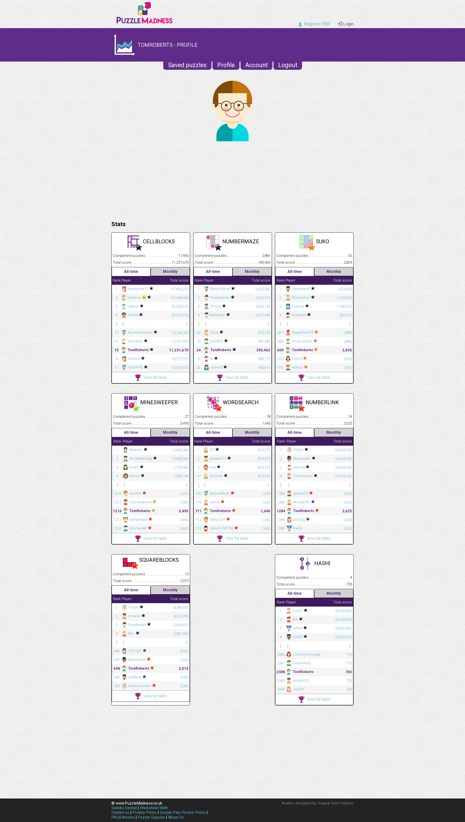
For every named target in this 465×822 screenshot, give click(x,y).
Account (256, 65)
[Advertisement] (232, 180)
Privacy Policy (144, 812)
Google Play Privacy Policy (183, 812)
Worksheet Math (154, 808)
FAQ (114, 817)
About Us (176, 817)
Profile (226, 65)
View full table (155, 377)
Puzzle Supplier (151, 817)
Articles (128, 817)
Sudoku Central (124, 808)
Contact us (120, 812)
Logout (287, 65)
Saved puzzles (187, 65)
